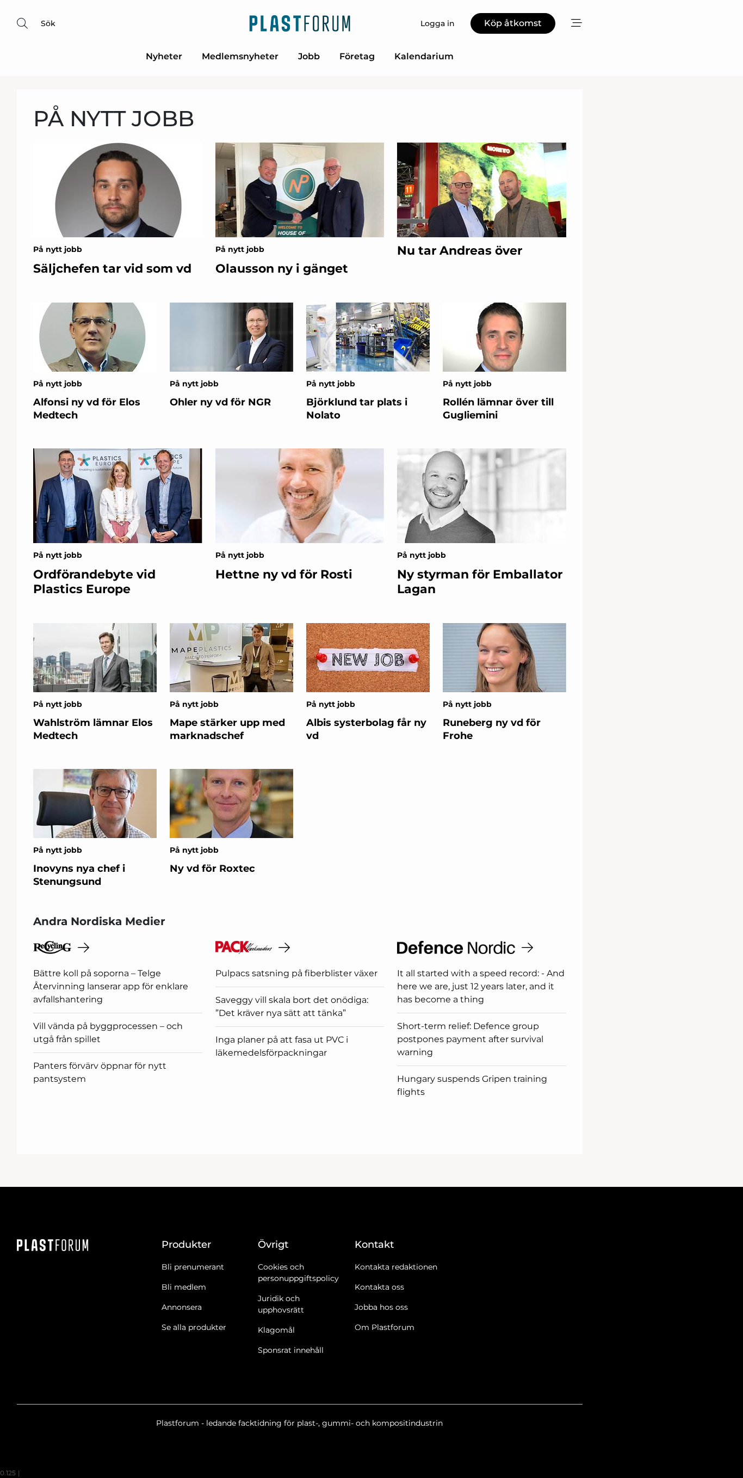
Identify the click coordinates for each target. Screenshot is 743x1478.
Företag (357, 56)
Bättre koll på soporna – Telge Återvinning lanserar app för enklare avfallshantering (110, 986)
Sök (48, 23)
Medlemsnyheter (240, 56)
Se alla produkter (194, 1327)
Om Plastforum (384, 1327)
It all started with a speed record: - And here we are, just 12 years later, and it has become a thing (481, 986)
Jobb (309, 56)
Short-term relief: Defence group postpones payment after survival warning (470, 1039)
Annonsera (182, 1307)
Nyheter (164, 56)
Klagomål (276, 1330)
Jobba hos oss (381, 1307)
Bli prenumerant (193, 1267)
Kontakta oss (379, 1287)
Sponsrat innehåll (291, 1350)
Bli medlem (184, 1287)
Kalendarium (424, 56)
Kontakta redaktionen (396, 1267)
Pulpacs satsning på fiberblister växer (296, 973)
